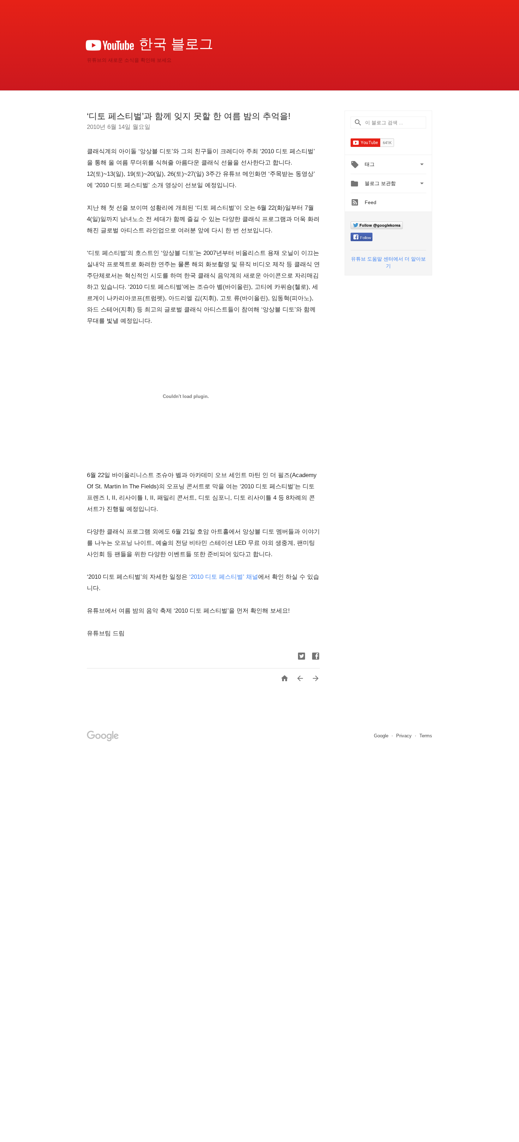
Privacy (404, 735)
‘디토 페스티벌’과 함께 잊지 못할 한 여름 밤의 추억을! (189, 116)
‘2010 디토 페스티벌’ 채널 (223, 576)
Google (382, 735)
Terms (425, 735)
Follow (365, 238)
